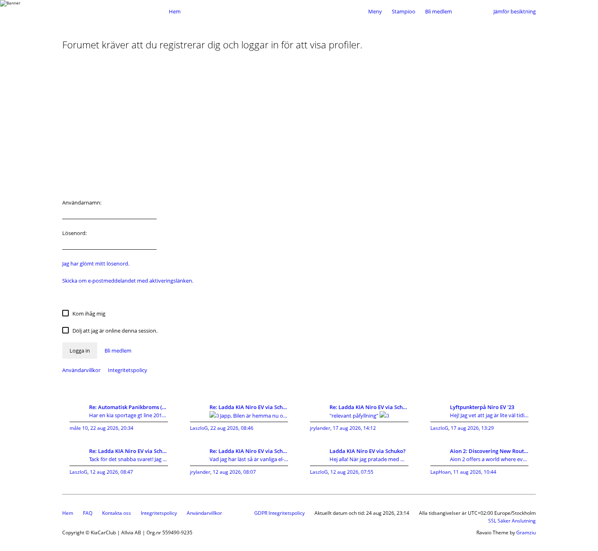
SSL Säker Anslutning (512, 520)
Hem (67, 513)
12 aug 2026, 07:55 (351, 471)
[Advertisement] (299, 128)
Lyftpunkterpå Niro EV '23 (482, 407)
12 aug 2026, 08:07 (234, 471)
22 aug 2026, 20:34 (111, 428)
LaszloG (199, 428)
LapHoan (440, 471)
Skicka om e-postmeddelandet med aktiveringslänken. (127, 280)
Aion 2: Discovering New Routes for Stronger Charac (489, 451)
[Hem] (113, 11)
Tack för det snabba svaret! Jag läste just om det (128, 459)
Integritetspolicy (127, 370)
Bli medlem (438, 11)
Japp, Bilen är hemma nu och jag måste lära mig (253, 415)
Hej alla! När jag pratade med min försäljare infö (369, 459)
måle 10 (79, 428)
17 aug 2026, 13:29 (472, 428)
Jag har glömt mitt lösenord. (95, 263)
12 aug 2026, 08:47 (111, 471)
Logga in (80, 350)
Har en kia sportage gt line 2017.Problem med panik (128, 415)
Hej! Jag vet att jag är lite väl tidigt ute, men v (489, 415)
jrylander (320, 428)
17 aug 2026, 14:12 (354, 428)
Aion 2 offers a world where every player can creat (489, 459)
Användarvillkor (81, 370)
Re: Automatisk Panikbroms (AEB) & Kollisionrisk (128, 407)
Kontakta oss (116, 513)
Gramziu (526, 532)
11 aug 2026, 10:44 (474, 471)
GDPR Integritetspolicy (279, 513)
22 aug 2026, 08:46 (231, 428)
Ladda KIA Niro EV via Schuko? (368, 451)
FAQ (87, 513)
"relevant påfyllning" (355, 415)
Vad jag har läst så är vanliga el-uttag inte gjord (249, 459)
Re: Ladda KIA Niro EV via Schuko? (249, 407)
